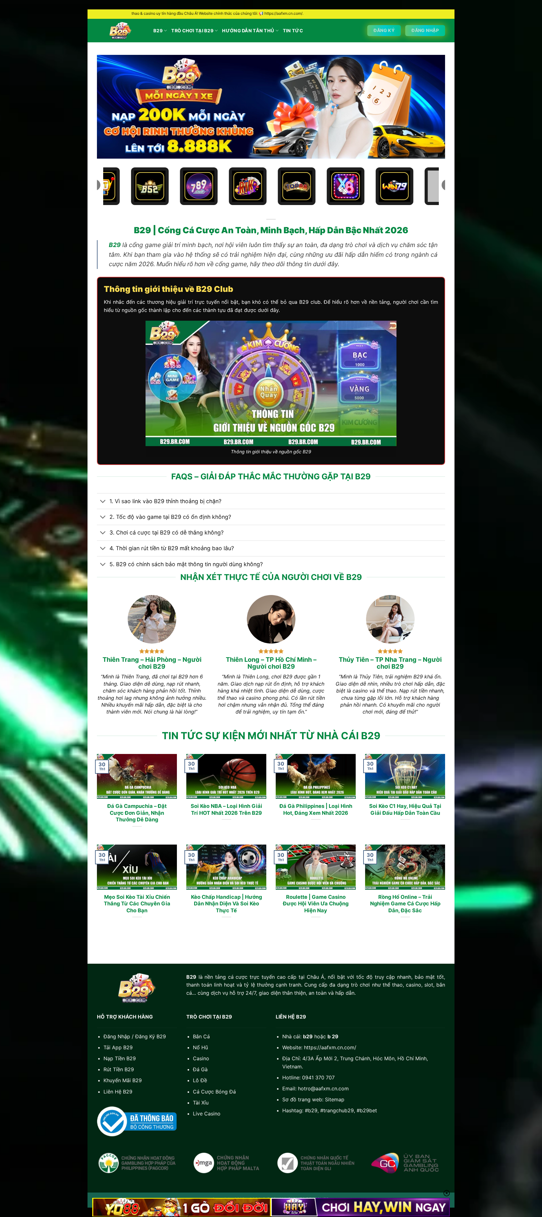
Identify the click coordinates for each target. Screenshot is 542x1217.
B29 (158, 30)
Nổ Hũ (200, 1047)
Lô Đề (200, 1080)
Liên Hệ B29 (118, 1091)
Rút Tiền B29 (119, 1069)
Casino (201, 1058)
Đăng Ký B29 (150, 1036)
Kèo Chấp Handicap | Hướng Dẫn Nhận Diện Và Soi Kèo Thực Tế (226, 904)
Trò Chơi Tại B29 (192, 30)
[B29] (120, 31)
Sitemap (334, 1099)
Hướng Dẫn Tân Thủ (248, 30)
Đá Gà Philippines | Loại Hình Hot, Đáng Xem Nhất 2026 (315, 809)
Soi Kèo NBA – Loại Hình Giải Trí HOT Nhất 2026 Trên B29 (226, 809)
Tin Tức (293, 30)
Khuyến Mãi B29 (123, 1080)
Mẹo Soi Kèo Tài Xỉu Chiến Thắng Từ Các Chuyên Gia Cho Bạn (137, 904)
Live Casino (207, 1113)
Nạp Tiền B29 (120, 1058)
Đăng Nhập (117, 1036)
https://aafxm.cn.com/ (330, 1047)
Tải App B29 (118, 1047)
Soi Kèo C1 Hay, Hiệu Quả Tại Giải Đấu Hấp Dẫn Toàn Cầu (405, 809)
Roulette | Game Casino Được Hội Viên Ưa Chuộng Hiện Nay (315, 904)
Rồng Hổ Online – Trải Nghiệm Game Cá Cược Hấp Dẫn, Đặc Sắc (405, 904)
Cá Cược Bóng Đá (214, 1091)
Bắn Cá (201, 1036)
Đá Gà (200, 1069)
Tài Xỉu (201, 1102)
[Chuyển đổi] (103, 501)
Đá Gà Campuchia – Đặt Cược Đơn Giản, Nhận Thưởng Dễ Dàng (137, 813)
